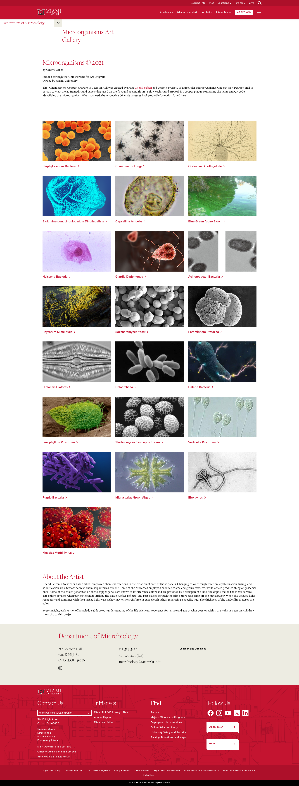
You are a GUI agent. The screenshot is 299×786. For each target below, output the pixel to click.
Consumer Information (74, 770)
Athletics (207, 12)
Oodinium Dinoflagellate (205, 166)
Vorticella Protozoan (202, 442)
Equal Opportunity (51, 770)
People (155, 712)
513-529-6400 (61, 756)
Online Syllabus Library (164, 727)
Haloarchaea (124, 387)
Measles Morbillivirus (57, 553)
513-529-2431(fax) (131, 655)
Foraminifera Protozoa (203, 332)
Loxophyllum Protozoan (59, 442)
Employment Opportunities (166, 722)
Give (251, 3)
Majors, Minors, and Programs (168, 717)
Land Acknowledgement (99, 770)
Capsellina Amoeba (128, 221)
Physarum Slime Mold (58, 332)
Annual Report (102, 717)
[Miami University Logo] (49, 12)
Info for (239, 3)
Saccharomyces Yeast (130, 332)
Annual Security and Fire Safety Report (202, 770)
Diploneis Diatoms (55, 387)
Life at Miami (223, 12)
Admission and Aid (187, 12)
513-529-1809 (63, 746)
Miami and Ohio (103, 722)
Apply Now (244, 12)
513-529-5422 (128, 649)
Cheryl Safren (143, 87)
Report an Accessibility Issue (167, 770)
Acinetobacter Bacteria (204, 277)
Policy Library (149, 775)
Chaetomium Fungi (128, 166)
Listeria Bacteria (199, 387)
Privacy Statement (122, 770)
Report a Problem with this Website (239, 770)
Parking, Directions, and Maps (168, 737)
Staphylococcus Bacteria (59, 166)
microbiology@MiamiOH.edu (140, 661)
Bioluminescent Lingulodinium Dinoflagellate (73, 221)
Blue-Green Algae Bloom (205, 221)
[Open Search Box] (260, 3)
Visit (211, 3)
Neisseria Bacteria (55, 277)
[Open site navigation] (259, 12)
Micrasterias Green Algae (132, 497)
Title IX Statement (142, 770)
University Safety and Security (168, 732)
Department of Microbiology (23, 22)
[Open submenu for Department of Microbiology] (58, 23)
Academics (166, 12)
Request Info (198, 3)
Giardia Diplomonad (129, 277)
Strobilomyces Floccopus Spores (137, 442)
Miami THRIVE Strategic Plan (111, 712)
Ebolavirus (195, 497)
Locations (223, 3)
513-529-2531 (69, 751)
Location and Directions (193, 648)
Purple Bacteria (53, 497)
